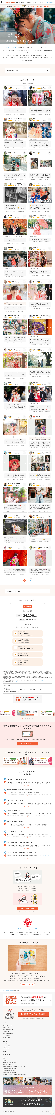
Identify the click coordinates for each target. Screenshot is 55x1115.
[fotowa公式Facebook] (9, 1054)
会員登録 (29, 2)
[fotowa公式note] (5, 1054)
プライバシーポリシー (8, 1064)
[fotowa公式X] (7, 1054)
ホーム (4, 990)
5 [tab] (32, 718)
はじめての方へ (6, 1043)
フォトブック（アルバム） (9, 1029)
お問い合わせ (6, 1048)
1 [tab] (22, 718)
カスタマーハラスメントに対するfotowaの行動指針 (14, 1074)
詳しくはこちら (41, 680)
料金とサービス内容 (7, 1025)
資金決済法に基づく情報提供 (9, 1072)
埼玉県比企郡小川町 (11, 48)
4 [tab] (29, 718)
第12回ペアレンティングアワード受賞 (27, 929)
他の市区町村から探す (12, 70)
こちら (15, 681)
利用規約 (8, 670)
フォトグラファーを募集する (27, 908)
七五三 (7, 990)
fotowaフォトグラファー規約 (9, 1062)
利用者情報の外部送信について (10, 1068)
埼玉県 (11, 990)
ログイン (34, 2)
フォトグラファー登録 (8, 1033)
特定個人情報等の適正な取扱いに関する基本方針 (14, 1066)
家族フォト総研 (6, 1037)
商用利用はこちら (50, 2)
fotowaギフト (6, 1027)
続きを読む (26, 785)
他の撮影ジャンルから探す (13, 591)
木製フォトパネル (7, 1031)
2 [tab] (25, 718)
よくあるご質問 (22, 2)
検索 (17, 2)
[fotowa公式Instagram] (3, 1054)
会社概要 (5, 1111)
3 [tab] (27, 718)
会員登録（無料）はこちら (27, 743)
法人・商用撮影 (6, 1035)
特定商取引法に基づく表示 (9, 1070)
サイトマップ (11, 1111)
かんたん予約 (40, 2)
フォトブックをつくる (27, 984)
